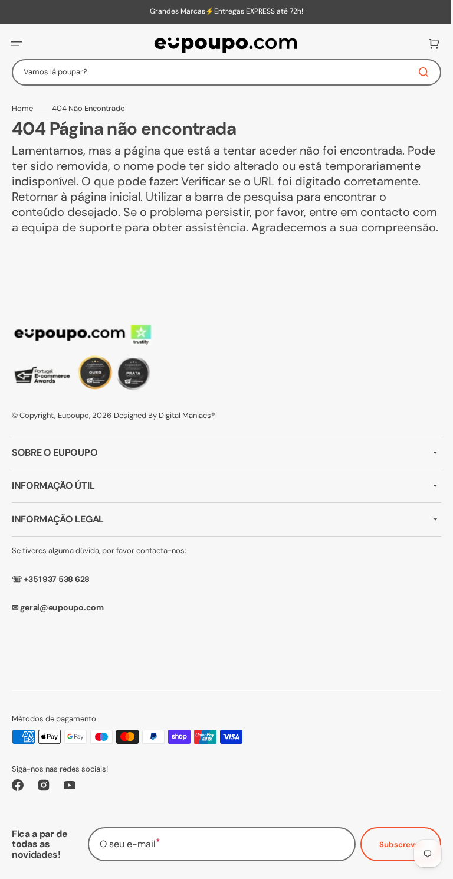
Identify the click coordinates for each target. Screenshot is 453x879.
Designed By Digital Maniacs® (164, 431)
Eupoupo (73, 431)
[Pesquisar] (417, 72)
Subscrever (391, 859)
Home (22, 108)
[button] (16, 44)
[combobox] (222, 72)
